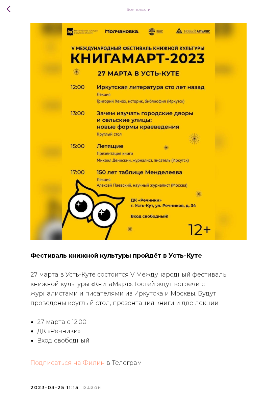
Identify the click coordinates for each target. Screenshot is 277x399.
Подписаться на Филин (67, 363)
